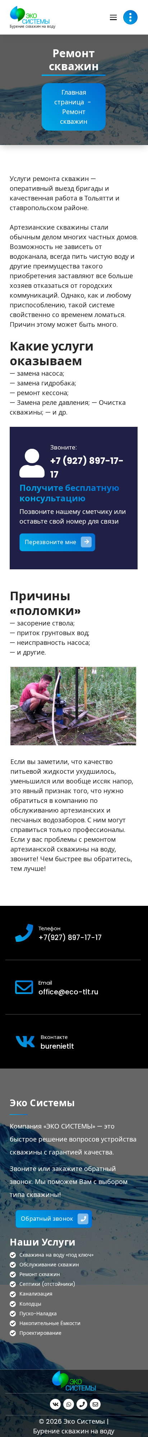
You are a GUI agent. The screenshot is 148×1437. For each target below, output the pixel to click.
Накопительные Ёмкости (49, 1324)
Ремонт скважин (39, 1275)
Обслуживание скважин (49, 1265)
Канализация (35, 1294)
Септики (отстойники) (47, 1284)
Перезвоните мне (51, 542)
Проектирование (40, 1333)
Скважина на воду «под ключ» (56, 1255)
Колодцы (30, 1304)
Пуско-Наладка (38, 1314)
